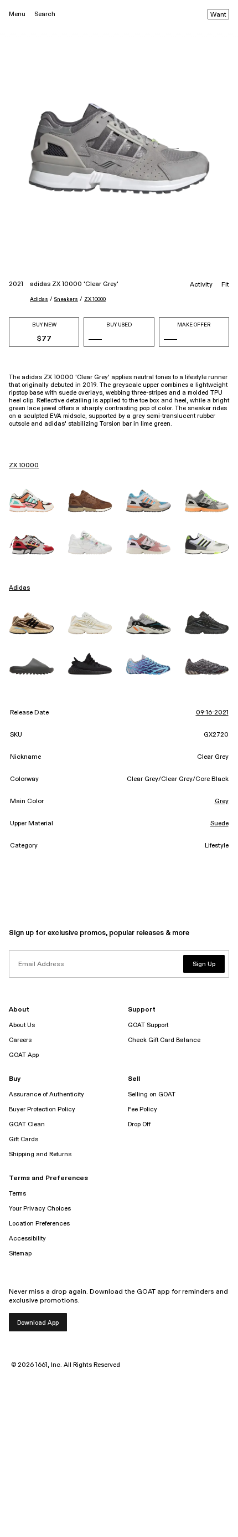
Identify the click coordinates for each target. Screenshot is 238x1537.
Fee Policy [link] (142, 1109)
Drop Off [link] (139, 1124)
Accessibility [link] (27, 1238)
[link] (31, 500)
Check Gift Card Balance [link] (164, 1040)
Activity (201, 285)
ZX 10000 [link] (24, 465)
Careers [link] (20, 1040)
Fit (225, 285)
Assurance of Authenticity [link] (46, 1094)
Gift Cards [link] (23, 1139)
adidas (39, 299)
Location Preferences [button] (39, 1224)
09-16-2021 (212, 712)
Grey (222, 801)
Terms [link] (17, 1194)
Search (44, 14)
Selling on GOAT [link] (151, 1094)
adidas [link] (19, 588)
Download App (38, 1323)
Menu (17, 14)
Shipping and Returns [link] (40, 1154)
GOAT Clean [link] (27, 1124)
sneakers (66, 299)
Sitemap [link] (20, 1253)
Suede (219, 823)
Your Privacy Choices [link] (40, 1209)
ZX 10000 (95, 299)
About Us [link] (22, 1025)
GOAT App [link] (24, 1055)
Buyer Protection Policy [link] (42, 1109)
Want (218, 15)
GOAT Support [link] (148, 1025)
